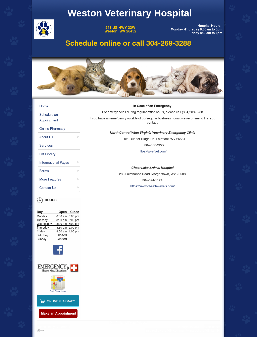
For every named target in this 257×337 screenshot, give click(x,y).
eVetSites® (212, 326)
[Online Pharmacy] (58, 300)
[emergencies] (58, 268)
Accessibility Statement (53, 326)
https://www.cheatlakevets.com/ (152, 186)
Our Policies (118, 322)
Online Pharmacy (52, 128)
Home (43, 105)
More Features (50, 179)
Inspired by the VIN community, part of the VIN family (182, 330)
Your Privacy (138, 322)
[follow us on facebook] (58, 250)
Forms (44, 170)
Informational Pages (54, 162)
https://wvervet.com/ (152, 151)
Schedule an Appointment (48, 117)
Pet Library (47, 153)
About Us (46, 136)
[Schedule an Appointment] (58, 313)
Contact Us (47, 187)
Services (46, 145)
